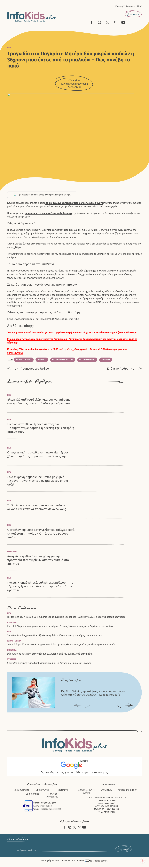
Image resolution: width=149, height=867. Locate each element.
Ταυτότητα (62, 789)
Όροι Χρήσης (32, 793)
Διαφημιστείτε (22, 789)
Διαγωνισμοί (71, 680)
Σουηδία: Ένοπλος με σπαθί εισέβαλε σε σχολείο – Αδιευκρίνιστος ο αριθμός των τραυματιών (54, 635)
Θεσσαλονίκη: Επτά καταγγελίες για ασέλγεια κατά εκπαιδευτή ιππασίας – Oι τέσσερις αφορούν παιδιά (40, 533)
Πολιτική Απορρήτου (52, 795)
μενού (133, 14)
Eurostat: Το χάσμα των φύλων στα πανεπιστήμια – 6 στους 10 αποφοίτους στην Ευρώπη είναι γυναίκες (60, 626)
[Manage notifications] (142, 860)
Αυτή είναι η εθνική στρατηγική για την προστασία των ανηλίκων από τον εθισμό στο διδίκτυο (38, 560)
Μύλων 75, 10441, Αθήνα (86, 791)
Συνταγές (11, 659)
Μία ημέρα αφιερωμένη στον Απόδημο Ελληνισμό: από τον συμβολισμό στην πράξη (50, 653)
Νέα (9, 47)
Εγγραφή (123, 849)
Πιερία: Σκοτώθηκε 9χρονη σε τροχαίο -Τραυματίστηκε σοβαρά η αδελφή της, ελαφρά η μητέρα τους (40, 428)
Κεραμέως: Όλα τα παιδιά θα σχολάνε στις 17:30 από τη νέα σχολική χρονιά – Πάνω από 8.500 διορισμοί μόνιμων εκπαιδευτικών (67, 351)
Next (125, 705)
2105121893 (106, 789)
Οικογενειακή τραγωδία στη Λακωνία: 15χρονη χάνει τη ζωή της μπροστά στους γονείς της (38, 454)
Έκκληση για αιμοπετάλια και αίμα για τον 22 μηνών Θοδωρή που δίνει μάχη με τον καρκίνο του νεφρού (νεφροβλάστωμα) (72, 332)
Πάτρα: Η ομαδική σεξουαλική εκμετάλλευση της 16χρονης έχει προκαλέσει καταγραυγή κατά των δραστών (40, 586)
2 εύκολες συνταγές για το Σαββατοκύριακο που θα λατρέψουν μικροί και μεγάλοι (49, 663)
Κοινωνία (11, 622)
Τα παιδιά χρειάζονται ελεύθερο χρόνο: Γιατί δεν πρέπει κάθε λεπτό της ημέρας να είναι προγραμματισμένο (61, 644)
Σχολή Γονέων (14, 641)
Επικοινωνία (42, 789)
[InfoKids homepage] (31, 17)
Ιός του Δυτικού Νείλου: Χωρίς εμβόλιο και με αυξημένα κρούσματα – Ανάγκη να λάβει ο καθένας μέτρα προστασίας (66, 617)
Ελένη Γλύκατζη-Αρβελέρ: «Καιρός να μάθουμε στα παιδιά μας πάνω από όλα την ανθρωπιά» (38, 401)
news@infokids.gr (127, 789)
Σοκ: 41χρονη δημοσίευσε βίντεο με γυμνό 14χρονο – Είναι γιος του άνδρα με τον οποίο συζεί (37, 481)
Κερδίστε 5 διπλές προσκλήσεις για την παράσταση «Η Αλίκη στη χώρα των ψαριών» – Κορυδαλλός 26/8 (93, 693)
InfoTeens (12, 551)
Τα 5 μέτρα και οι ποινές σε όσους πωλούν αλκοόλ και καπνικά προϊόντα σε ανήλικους (36, 507)
